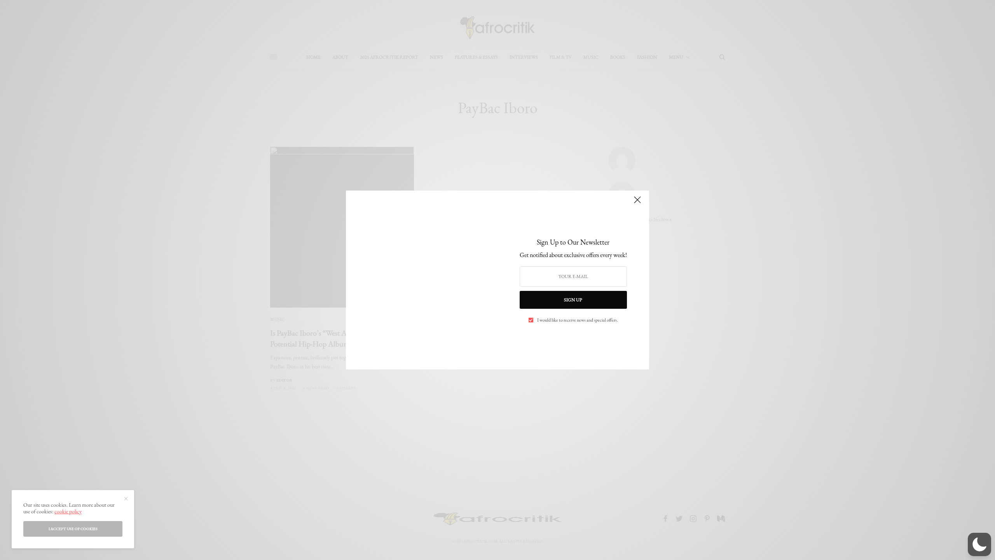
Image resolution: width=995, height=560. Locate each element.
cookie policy (68, 511)
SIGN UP (573, 300)
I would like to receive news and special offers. (577, 320)
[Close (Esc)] (637, 203)
